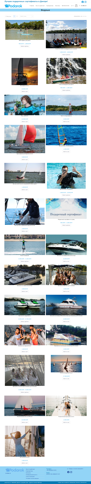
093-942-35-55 (83, 482)
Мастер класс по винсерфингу (66, 145)
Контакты (28, 472)
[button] (42, 23)
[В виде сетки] (14, 16)
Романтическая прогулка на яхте (66, 416)
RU (84, 5)
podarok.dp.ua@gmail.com (53, 474)
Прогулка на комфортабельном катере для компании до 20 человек (66, 315)
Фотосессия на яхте (24, 457)
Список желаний (30, 476)
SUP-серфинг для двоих (24, 40)
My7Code (40, 482)
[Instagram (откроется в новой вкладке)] (85, 2)
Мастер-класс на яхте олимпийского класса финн (25, 183)
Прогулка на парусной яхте (24, 345)
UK (85, 5)
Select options (25, 46)
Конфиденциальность (31, 474)
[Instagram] (71, 472)
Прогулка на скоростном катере (24, 285)
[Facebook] (68, 472)
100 (81, 16)
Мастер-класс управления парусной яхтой (25, 225)
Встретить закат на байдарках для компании (66, 48)
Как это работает (30, 469)
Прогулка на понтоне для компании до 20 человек (66, 345)
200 (83, 16)
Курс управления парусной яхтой (25, 153)
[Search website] (79, 6)
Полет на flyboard (24, 255)
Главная (59, 482)
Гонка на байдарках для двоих (66, 84)
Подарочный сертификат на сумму (66, 219)
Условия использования (32, 478)
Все (85, 16)
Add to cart (25, 91)
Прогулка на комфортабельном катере (66, 255)
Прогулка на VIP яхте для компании (66, 285)
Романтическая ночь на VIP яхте (24, 416)
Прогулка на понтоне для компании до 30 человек (25, 386)
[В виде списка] (17, 16)
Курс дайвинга (24, 115)
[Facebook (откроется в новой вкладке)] (82, 2)
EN (82, 5)
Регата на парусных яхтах (66, 372)
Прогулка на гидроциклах (25, 315)
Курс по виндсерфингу (66, 115)
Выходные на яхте (24, 85)
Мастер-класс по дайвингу (66, 189)
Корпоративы (29, 471)
